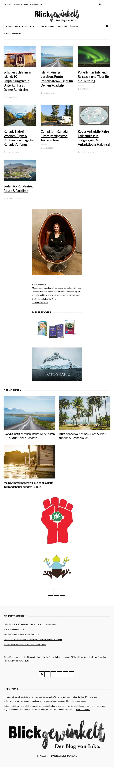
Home (6, 33)
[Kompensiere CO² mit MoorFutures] (57, 567)
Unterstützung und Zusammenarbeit (28, 4)
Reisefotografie (47, 26)
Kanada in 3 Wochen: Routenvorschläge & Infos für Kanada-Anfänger (33, 639)
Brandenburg (21, 26)
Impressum (42, 756)
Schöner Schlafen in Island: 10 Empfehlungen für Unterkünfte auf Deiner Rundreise (17, 81)
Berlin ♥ (9, 26)
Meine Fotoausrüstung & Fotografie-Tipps (21, 634)
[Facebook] (104, 4)
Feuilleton (62, 26)
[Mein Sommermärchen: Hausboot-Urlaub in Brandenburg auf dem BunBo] (29, 461)
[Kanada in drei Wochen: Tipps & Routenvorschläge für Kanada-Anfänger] (20, 115)
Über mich (74, 26)
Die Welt (33, 26)
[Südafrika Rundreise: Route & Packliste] (20, 170)
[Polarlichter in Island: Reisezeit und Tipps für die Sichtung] (94, 56)
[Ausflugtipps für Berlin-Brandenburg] (57, 329)
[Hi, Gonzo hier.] (57, 520)
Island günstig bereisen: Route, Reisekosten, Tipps (25, 644)
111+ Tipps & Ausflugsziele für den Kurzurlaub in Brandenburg (30, 624)
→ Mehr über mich (40, 302)
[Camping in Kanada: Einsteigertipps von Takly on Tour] (57, 115)
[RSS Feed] (100, 4)
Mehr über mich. (83, 709)
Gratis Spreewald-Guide (14, 629)
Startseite (7, 4)
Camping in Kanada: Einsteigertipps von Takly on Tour (54, 135)
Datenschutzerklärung (64, 756)
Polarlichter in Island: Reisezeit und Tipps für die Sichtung (93, 76)
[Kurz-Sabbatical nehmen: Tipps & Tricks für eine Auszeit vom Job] (84, 413)
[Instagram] (108, 4)
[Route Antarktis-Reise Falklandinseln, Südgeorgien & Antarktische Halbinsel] (94, 115)
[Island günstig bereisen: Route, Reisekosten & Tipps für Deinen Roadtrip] (57, 56)
